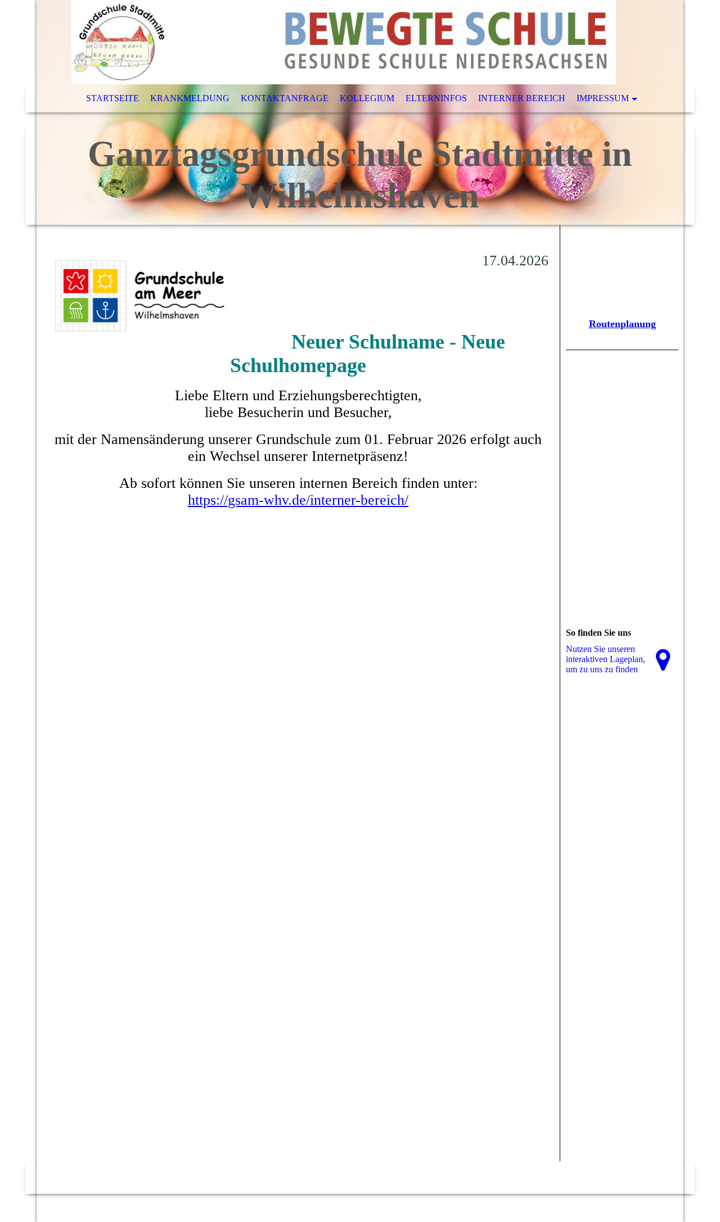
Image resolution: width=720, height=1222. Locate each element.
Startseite (112, 98)
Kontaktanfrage (284, 98)
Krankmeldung (190, 98)
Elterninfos (436, 98)
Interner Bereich (521, 98)
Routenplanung (622, 323)
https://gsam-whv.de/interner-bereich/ (298, 500)
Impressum (603, 98)
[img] (360, 112)
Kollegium (367, 98)
